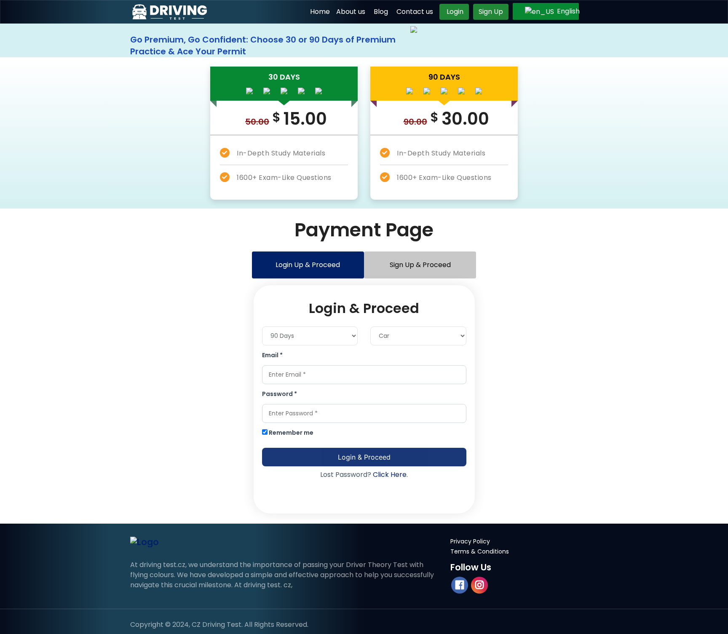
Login (454, 11)
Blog (381, 11)
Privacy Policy (470, 541)
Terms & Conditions (479, 551)
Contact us (414, 11)
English (562, 11)
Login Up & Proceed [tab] (308, 265)
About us (350, 11)
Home (320, 11)
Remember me (290, 432)
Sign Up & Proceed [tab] (420, 265)
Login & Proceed (364, 457)
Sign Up (491, 11)
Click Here (390, 474)
